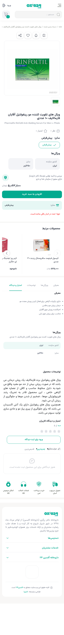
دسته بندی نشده (50, 27)
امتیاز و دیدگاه (15, 285)
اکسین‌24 (19, 587)
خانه (60, 27)
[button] (7, 253)
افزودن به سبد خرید (32, 194)
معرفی (56, 285)
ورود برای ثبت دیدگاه (34, 439)
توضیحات (31, 285)
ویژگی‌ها (44, 285)
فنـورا (26, 592)
